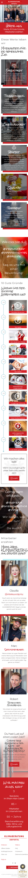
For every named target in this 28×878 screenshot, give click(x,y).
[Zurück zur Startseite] (14, 2)
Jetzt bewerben (15, 867)
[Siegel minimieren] (26, 866)
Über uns (4, 854)
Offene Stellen (5, 848)
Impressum (18, 851)
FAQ (16, 848)
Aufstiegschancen (6, 851)
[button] (2, 2)
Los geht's (15, 478)
